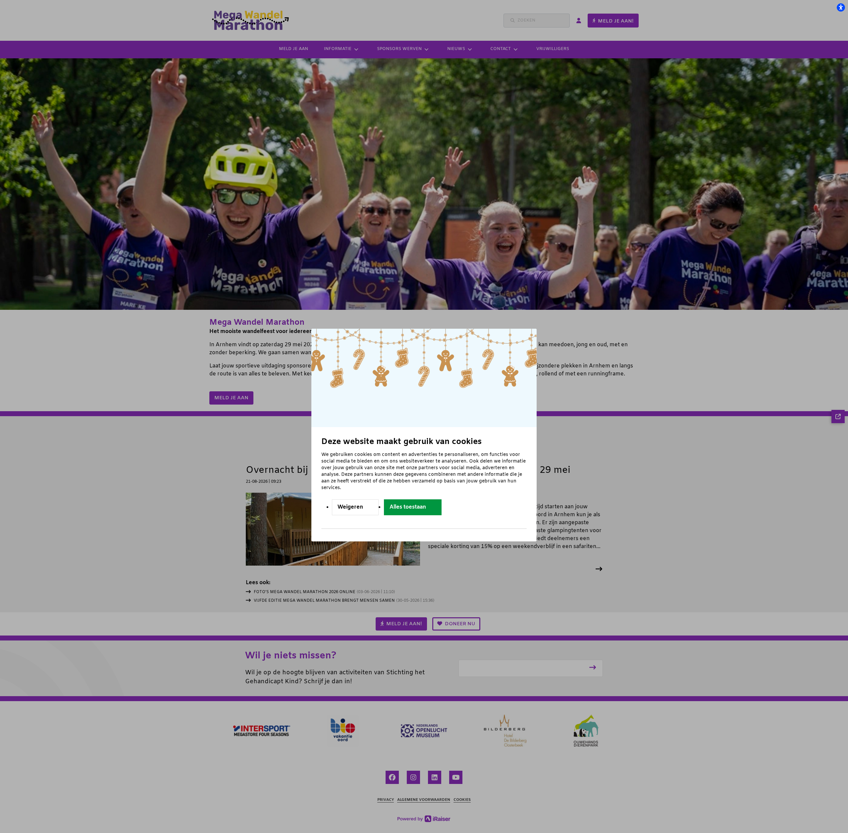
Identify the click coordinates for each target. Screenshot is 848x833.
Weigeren (350, 507)
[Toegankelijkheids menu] (841, 7)
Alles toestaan (408, 507)
